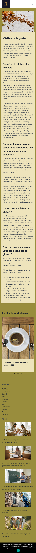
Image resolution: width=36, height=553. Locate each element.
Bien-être (5, 35)
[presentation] (18, 338)
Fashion (4, 402)
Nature (4, 409)
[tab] (14, 373)
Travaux (4, 412)
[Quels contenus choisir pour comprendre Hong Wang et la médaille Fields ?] (18, 476)
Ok (18, 550)
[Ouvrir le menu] (32, 4)
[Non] (34, 548)
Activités (5, 389)
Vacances (5, 414)
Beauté (4, 394)
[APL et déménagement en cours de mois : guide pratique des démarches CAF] (18, 453)
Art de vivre (6, 391)
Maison (4, 404)
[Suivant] (31, 345)
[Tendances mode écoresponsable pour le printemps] (18, 523)
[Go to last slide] (4, 345)
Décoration (5, 399)
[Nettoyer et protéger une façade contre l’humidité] (18, 499)
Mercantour (6, 407)
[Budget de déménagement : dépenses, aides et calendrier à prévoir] (18, 429)
